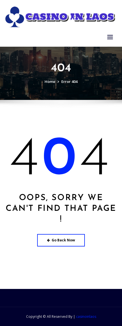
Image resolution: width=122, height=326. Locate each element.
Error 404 (69, 81)
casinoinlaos (86, 316)
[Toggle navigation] (110, 37)
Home (50, 81)
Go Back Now (63, 240)
